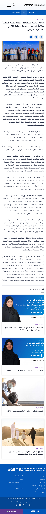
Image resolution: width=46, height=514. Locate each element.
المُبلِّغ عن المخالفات (38, 486)
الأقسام (42, 479)
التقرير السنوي (40, 489)
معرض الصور (16, 12)
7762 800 (35, 511)
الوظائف (42, 482)
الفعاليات (31, 12)
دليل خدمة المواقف (39, 492)
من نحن (42, 476)
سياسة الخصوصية (16, 502)
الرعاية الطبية (19, 476)
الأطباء (21, 479)
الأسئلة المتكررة (30, 502)
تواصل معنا (19, 489)
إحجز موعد (12, 511)
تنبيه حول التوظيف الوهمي (15, 482)
